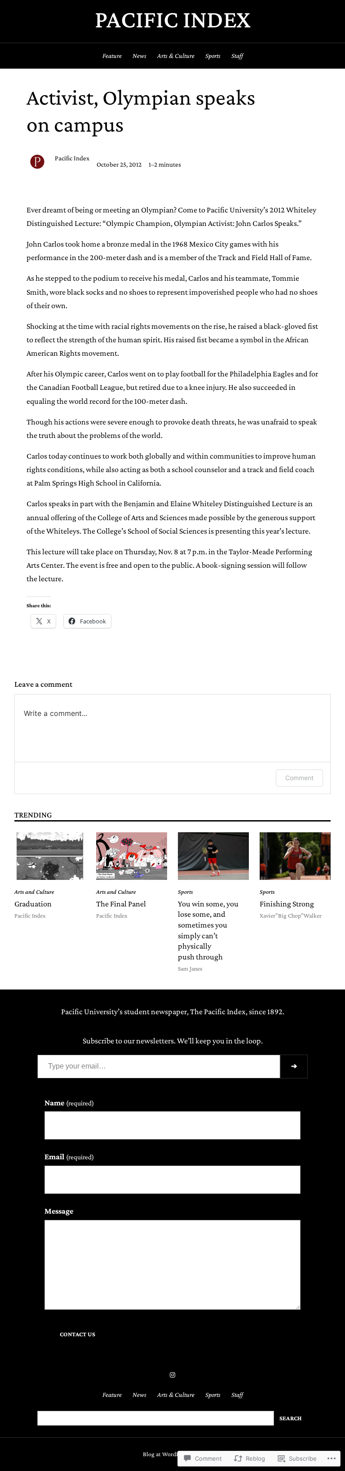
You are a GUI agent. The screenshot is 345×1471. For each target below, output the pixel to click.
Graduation (33, 903)
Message (58, 1210)
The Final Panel (121, 903)
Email (69, 1156)
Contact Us (77, 1334)
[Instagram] (172, 1374)
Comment (299, 778)
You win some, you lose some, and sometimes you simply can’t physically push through (208, 930)
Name (69, 1102)
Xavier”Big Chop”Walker (291, 915)
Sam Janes (190, 968)
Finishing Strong (287, 903)
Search (290, 1418)
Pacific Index (173, 19)
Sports (185, 891)
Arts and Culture (34, 891)
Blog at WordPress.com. (172, 1454)
